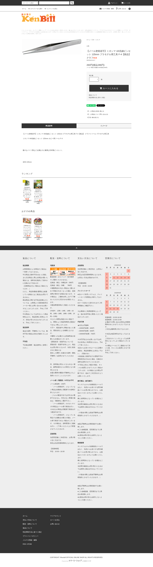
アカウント (114, 3)
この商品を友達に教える (96, 111)
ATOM (29, 544)
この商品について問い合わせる (98, 114)
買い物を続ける (94, 117)
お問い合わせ (122, 9)
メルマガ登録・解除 (108, 9)
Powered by (65, 561)
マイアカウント (55, 516)
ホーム (24, 9)
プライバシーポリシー (30, 536)
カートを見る (55, 520)
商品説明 (49, 126)
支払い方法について (30, 520)
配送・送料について (30, 524)
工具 (93, 39)
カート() (127, 3)
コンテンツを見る (52, 9)
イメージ (103, 126)
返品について (93, 95)
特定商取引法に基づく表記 (97, 97)
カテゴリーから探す (36, 9)
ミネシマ (98, 39)
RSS (24, 544)
